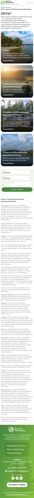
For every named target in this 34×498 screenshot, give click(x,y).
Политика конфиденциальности (17, 494)
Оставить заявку (17, 485)
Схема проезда (14, 453)
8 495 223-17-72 (18, 468)
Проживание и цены (16, 446)
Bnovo (31, 192)
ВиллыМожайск (10, 1)
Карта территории (15, 449)
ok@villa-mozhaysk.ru (18, 471)
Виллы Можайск (6, 7)
